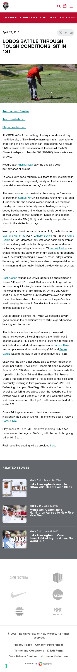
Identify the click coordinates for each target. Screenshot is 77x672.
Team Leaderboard (14, 119)
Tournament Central (16, 111)
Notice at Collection (54, 656)
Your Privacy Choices (23, 656)
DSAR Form (55, 651)
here (52, 445)
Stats (63, 18)
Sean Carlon (10, 278)
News (52, 18)
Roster (41, 18)
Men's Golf (35, 480)
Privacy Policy (22, 645)
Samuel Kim (25, 198)
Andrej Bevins (43, 236)
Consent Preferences (49, 645)
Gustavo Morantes (14, 236)
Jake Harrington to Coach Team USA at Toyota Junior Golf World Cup (52, 538)
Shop (53, 6)
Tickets (46, 6)
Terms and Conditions (29, 651)
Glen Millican (25, 165)
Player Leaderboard (14, 127)
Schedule (26, 18)
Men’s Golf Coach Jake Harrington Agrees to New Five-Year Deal (52, 513)
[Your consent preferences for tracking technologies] (6, 665)
